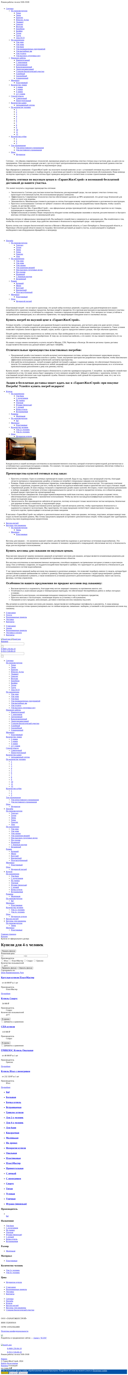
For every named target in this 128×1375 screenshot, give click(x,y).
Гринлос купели (15, 1112)
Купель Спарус (9, 998)
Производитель (7, 958)
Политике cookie (100, 1371)
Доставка (10, 1292)
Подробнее (5, 993)
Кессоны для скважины (16, 1308)
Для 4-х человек (14, 1122)
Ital (8, 1092)
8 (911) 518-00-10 (8, 651)
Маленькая (12, 1138)
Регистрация (12, 1363)
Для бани (11, 1127)
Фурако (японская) (16, 1204)
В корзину (6, 1019)
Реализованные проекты (16, 1289)
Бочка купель (13, 1102)
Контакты (10, 1294)
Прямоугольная (14, 1168)
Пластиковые (13, 1158)
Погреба (9, 1301)
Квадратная (12, 1132)
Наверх (4, 1359)
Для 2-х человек (14, 1117)
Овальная (11, 1153)
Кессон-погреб (12, 1305)
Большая (11, 1097)
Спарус (10, 1183)
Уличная (11, 1198)
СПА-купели (8, 1026)
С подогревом (13, 1178)
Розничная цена (7, 953)
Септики (10, 1299)
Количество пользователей (12, 963)
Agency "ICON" (40, 1338)
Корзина (4, 641)
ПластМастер (13, 1163)
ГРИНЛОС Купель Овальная (17, 1050)
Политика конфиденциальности (14, 1331)
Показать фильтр (8, 951)
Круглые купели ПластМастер (17, 977)
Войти (3, 1363)
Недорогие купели (16, 1148)
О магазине (11, 1287)
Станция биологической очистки (20, 1310)
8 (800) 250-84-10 (8, 649)
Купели (9, 1303)
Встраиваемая (13, 1107)
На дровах (11, 1143)
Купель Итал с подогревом (15, 1071)
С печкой (11, 1173)
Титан (9, 1188)
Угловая (10, 1193)
